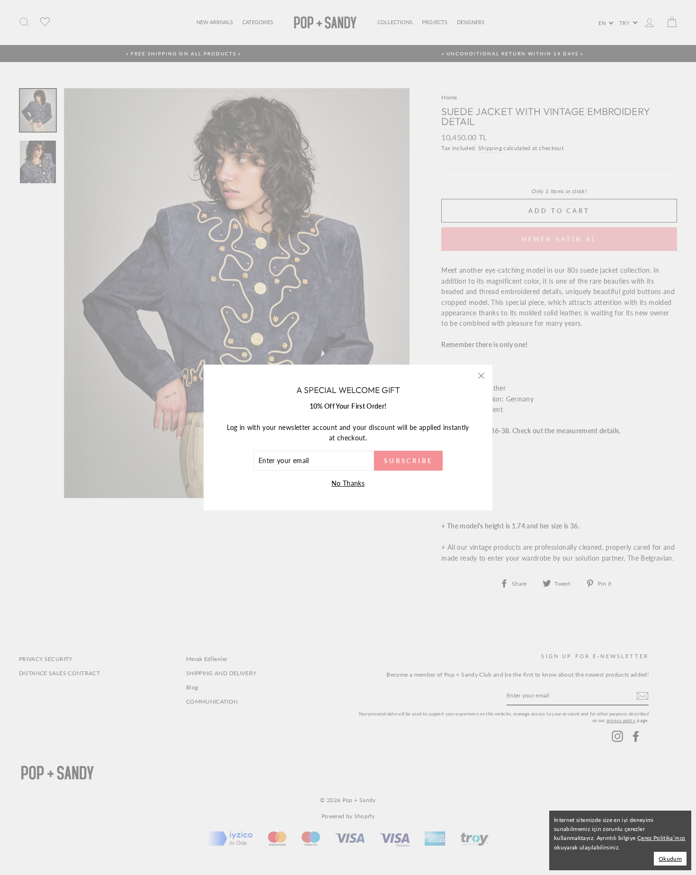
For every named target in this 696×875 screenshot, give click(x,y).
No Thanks (348, 483)
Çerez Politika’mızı (661, 837)
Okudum (670, 858)
